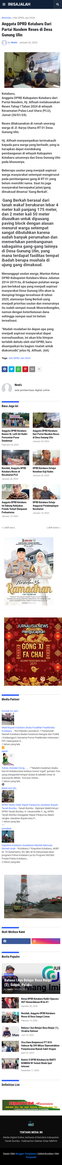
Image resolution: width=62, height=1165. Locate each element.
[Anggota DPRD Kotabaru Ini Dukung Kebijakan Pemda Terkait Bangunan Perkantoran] (15, 491)
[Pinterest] (25, 369)
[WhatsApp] (18, 369)
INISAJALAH (19, 4)
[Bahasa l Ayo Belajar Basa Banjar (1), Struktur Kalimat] (10, 1031)
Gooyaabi (31, 1157)
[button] (4, 4)
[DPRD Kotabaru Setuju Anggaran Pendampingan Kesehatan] (46, 491)
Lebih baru (9, 527)
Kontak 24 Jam (10, 711)
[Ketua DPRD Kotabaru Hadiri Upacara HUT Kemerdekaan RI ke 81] (10, 1002)
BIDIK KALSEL (9, 788)
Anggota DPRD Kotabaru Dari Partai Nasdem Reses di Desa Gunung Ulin (46, 434)
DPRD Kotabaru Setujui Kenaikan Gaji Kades (44, 470)
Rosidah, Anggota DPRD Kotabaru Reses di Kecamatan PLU (14, 471)
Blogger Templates (26, 1153)
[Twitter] (11, 369)
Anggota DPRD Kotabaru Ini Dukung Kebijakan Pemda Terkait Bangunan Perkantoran (14, 507)
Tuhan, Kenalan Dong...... (15, 768)
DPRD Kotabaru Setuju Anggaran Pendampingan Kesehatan (45, 505)
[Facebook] (5, 369)
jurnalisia (6, 828)
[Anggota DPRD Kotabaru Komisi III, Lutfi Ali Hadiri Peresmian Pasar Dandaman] (15, 420)
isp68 (5, 751)
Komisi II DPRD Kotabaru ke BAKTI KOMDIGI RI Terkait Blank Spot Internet (38, 1063)
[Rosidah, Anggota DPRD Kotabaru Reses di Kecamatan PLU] (15, 457)
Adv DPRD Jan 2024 (24, 18)
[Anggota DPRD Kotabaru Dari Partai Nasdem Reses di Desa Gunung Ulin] (46, 420)
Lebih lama (53, 527)
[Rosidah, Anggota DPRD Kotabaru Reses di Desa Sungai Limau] (10, 1017)
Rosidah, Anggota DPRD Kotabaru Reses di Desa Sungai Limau (38, 1015)
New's (18, 385)
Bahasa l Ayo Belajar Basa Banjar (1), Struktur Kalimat (40, 1029)
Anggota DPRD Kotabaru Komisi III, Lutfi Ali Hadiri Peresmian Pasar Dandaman (14, 435)
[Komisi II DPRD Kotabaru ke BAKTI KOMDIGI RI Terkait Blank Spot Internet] (10, 1063)
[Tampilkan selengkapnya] (39, 369)
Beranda (6, 18)
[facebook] (16, 941)
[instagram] (46, 941)
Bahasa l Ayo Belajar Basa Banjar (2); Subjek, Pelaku (28, 982)
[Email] (32, 369)
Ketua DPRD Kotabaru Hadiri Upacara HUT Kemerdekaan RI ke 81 (40, 1000)
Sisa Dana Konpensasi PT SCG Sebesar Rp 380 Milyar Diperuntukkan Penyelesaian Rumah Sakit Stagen (40, 1046)
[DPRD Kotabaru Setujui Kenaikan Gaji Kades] (46, 457)
